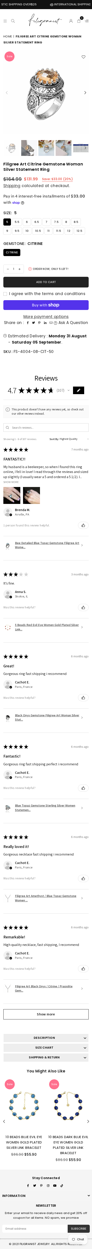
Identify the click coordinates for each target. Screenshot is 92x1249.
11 (48, 231)
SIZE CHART (44, 1047)
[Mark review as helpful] (83, 525)
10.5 (38, 231)
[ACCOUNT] (71, 20)
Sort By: (54, 439)
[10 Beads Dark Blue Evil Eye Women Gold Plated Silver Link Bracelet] (68, 1104)
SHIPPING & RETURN (44, 1057)
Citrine (12, 252)
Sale (9, 56)
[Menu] (5, 20)
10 (27, 231)
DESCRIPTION (44, 1038)
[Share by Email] (51, 323)
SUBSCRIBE (78, 1229)
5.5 (17, 222)
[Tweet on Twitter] (33, 323)
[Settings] (86, 20)
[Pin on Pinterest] (39, 323)
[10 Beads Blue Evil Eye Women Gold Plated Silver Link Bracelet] (24, 1104)
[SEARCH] (13, 20)
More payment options (46, 316)
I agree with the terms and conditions (46, 293)
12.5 (79, 231)
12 (68, 231)
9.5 (17, 231)
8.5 (76, 222)
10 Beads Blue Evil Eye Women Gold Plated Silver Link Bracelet (24, 1142)
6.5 (36, 222)
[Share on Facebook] (28, 323)
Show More (11, 481)
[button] (79, 20)
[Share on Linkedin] (45, 323)
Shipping (12, 185)
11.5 (58, 231)
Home (7, 36)
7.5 (56, 222)
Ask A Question (72, 322)
